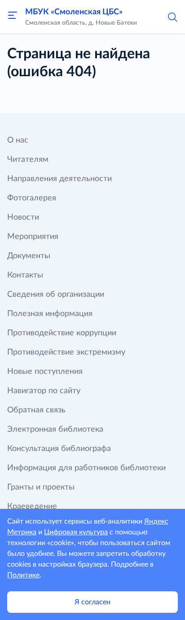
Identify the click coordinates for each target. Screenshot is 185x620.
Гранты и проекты (41, 487)
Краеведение (32, 507)
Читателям (27, 160)
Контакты (25, 275)
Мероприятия (32, 237)
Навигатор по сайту (43, 391)
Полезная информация (49, 314)
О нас (17, 140)
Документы (28, 256)
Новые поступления (45, 372)
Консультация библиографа (59, 449)
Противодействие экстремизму (66, 352)
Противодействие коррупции (61, 333)
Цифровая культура (76, 532)
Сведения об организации (55, 294)
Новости (23, 217)
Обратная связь (36, 410)
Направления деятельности (59, 179)
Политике (23, 575)
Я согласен (92, 602)
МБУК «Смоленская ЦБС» (74, 12)
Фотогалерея (31, 198)
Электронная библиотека (55, 429)
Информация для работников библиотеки (86, 468)
